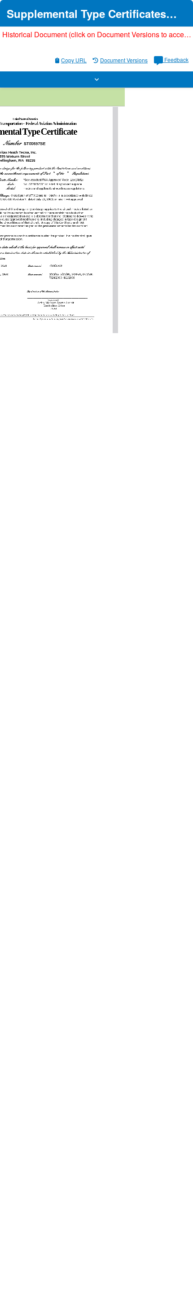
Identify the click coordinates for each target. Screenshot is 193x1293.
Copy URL (74, 60)
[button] (96, 79)
